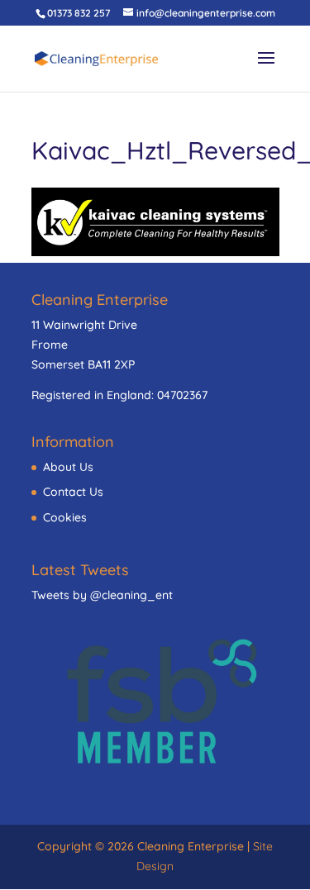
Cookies (65, 517)
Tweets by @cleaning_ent (102, 595)
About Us (68, 466)
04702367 (182, 395)
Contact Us (73, 491)
